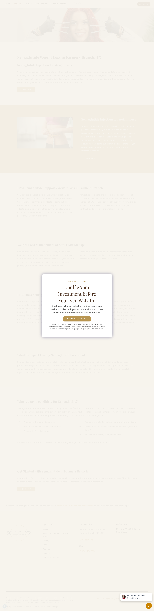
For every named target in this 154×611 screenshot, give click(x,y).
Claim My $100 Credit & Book (77, 319)
